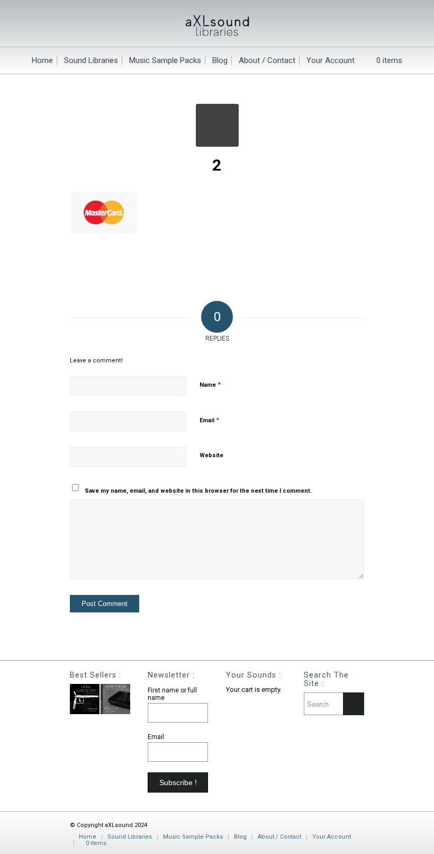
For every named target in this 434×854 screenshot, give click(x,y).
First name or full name (172, 694)
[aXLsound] (217, 23)
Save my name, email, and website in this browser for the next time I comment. (198, 490)
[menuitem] (42, 60)
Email (209, 420)
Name (210, 384)
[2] (217, 125)
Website (211, 455)
